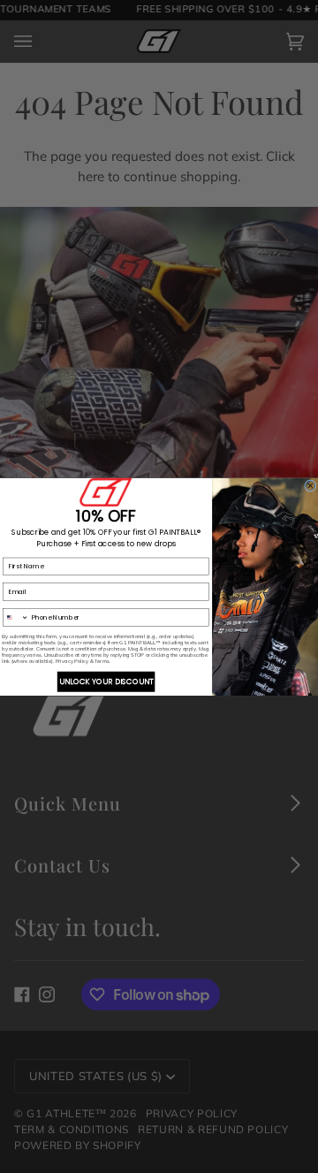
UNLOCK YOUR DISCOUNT (106, 681)
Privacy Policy (72, 661)
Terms (102, 661)
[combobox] (16, 616)
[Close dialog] (311, 485)
